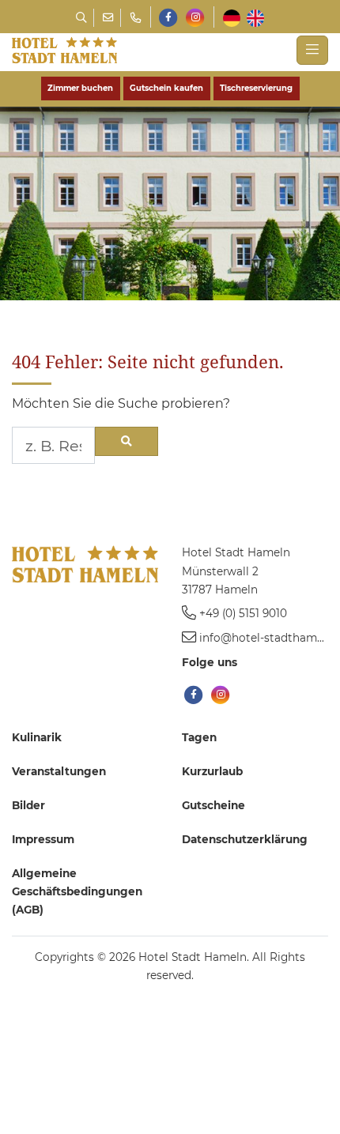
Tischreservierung (256, 88)
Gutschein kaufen (166, 88)
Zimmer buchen (80, 88)
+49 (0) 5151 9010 (243, 613)
